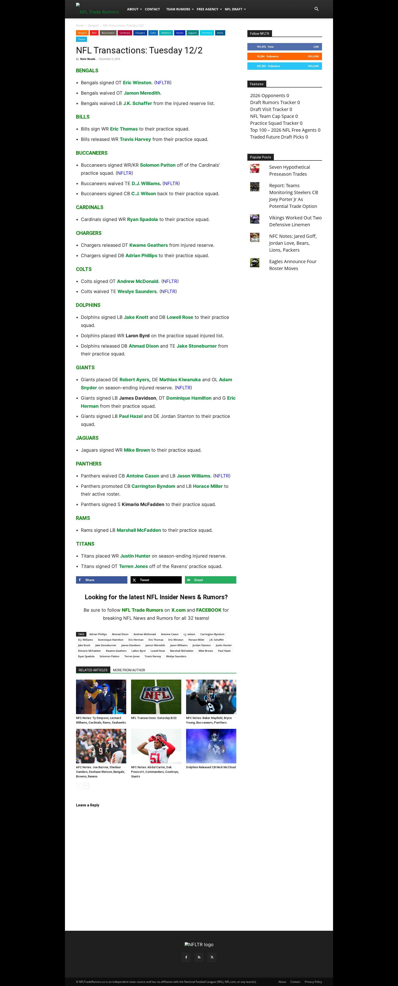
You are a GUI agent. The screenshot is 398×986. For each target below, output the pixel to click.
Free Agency (207, 9)
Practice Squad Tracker (274, 123)
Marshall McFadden (139, 530)
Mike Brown (137, 450)
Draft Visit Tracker (269, 109)
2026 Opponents (267, 95)
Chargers (140, 32)
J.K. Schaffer (137, 103)
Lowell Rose (180, 317)
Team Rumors (178, 9)
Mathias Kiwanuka (180, 379)
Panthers (207, 32)
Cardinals (125, 32)
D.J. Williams (146, 183)
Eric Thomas (124, 129)
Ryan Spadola (142, 219)
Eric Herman (136, 639)
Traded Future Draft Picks (277, 137)
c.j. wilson (189, 634)
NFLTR (163, 82)
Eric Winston (137, 82)
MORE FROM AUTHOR (129, 670)
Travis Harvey (135, 139)
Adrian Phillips (141, 255)
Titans (81, 39)
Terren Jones (133, 566)
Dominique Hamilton (188, 398)
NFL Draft (233, 9)
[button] (316, 9)
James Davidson (130, 645)
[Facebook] (186, 957)
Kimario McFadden (89, 650)
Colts (153, 32)
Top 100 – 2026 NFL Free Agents (283, 130)
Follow (313, 56)
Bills (94, 32)
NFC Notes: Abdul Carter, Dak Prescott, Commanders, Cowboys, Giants (155, 771)
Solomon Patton (158, 165)
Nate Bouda (87, 59)
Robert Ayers (134, 379)
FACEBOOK (209, 610)
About (132, 9)
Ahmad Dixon (144, 346)
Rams (220, 32)
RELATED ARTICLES (93, 670)
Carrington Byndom (153, 486)
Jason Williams (193, 476)
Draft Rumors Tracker (273, 102)
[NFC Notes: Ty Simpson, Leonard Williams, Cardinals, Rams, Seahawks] (101, 697)
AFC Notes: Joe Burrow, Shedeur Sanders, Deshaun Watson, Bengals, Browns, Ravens (100, 771)
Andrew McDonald (137, 281)
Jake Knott (136, 317)
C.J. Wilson (143, 193)
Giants (179, 32)
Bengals (93, 25)
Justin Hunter (135, 556)
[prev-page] (79, 785)
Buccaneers (108, 32)
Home (80, 25)
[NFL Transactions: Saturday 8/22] (156, 697)
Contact (152, 9)
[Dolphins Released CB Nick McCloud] (211, 746)
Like (316, 46)
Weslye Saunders (137, 291)
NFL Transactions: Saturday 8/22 (153, 718)
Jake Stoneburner (197, 346)
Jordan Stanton (202, 645)
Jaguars (193, 32)
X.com (178, 610)
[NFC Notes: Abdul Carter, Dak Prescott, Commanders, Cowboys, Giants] (156, 746)
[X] (212, 957)
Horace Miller (208, 486)
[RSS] (199, 957)
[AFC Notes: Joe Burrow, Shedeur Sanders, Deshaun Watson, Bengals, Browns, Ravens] (101, 746)
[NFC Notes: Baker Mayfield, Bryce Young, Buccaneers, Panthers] (211, 697)
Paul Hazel (131, 416)
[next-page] (86, 785)
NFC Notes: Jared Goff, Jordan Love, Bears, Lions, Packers (293, 243)
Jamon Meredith (142, 93)
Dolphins (166, 32)
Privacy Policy (313, 982)
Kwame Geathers (148, 245)
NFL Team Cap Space (272, 116)
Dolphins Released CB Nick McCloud (211, 767)
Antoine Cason (142, 476)
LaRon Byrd (139, 650)
